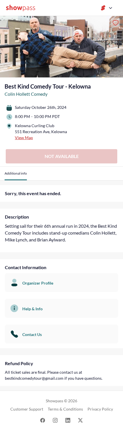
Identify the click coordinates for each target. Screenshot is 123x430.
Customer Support (26, 409)
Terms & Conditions (65, 409)
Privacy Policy (100, 409)
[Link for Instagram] (55, 420)
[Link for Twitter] (80, 420)
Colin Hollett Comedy (26, 94)
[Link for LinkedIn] (68, 420)
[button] (16, 175)
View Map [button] (24, 137)
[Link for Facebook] (42, 420)
